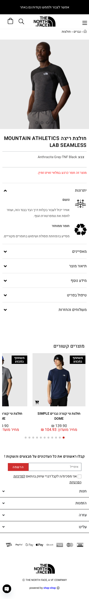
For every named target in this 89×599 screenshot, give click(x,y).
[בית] (85, 31)
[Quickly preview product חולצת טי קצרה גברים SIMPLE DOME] (37, 402)
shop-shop (49, 588)
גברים (77, 31)
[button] (64, 438)
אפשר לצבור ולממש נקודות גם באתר (44, 7)
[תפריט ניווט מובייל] (84, 22)
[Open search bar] (22, 21)
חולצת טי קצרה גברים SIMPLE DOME (58, 416)
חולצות (66, 31)
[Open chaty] (7, 588)
